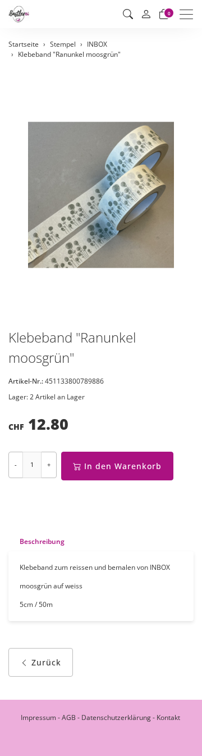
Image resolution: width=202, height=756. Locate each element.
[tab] (36, 541)
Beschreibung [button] (42, 541)
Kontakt (168, 717)
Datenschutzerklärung (116, 717)
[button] (128, 14)
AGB (69, 717)
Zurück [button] (46, 662)
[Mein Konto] (145, 14)
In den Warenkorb (123, 466)
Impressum (38, 717)
